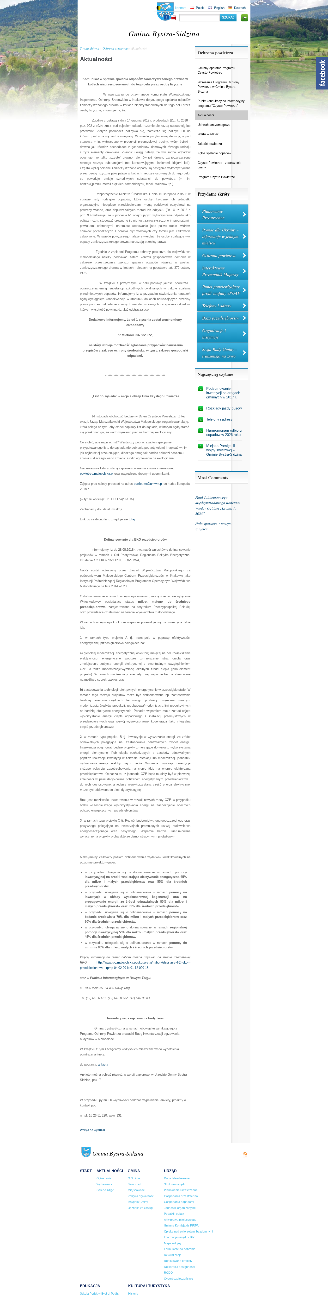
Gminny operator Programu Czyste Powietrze (216, 70)
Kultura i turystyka (149, 1286)
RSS (245, 1154)
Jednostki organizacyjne (180, 1208)
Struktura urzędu (175, 1184)
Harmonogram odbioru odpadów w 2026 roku (224, 432)
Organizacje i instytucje (214, 333)
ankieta (103, 1064)
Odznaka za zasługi (140, 1208)
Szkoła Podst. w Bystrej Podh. (99, 1293)
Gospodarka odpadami (179, 1202)
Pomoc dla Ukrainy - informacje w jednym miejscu (220, 236)
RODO (168, 1272)
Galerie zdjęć (105, 1190)
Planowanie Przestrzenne (213, 214)
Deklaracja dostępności (179, 1267)
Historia (133, 1293)
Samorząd (134, 1184)
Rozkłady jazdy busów (224, 408)
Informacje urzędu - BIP (179, 1237)
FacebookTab (322, 73)
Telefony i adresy (216, 305)
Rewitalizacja (173, 1255)
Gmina (134, 1171)
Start (86, 1171)
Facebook (166, 17)
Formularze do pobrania (179, 1249)
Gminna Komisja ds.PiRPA (181, 1225)
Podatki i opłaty (174, 1213)
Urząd (170, 1171)
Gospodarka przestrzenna (181, 1196)
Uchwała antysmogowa (214, 125)
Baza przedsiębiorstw (220, 318)
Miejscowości (136, 1190)
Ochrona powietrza (115, 48)
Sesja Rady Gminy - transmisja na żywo (219, 352)
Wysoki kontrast (175, 8)
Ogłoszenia (104, 1178)
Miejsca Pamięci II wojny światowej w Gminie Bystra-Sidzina (224, 450)
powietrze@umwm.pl (148, 484)
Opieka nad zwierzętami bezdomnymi (188, 1231)
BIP (173, 17)
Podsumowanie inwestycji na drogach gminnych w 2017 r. (223, 392)
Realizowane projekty (178, 1261)
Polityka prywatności (141, 1196)
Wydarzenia (104, 1184)
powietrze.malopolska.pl (96, 473)
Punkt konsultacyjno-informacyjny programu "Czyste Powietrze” (221, 103)
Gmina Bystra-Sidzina (164, 33)
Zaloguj (244, 17)
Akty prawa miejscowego (180, 1219)
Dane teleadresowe (177, 1178)
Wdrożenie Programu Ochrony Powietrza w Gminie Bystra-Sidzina (218, 86)
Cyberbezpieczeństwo (178, 1278)
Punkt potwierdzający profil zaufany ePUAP (221, 290)
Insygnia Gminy (138, 1202)
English (219, 8)
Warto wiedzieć (208, 134)
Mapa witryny (172, 1243)
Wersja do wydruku (92, 1130)
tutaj (131, 519)
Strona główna (89, 48)
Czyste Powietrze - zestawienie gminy (219, 165)
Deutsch (240, 8)
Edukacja (90, 1286)
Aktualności (139, 48)
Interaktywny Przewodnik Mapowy (220, 271)
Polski (200, 8)
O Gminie (134, 1178)
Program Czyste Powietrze (216, 177)
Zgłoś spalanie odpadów (214, 153)
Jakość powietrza (210, 144)
